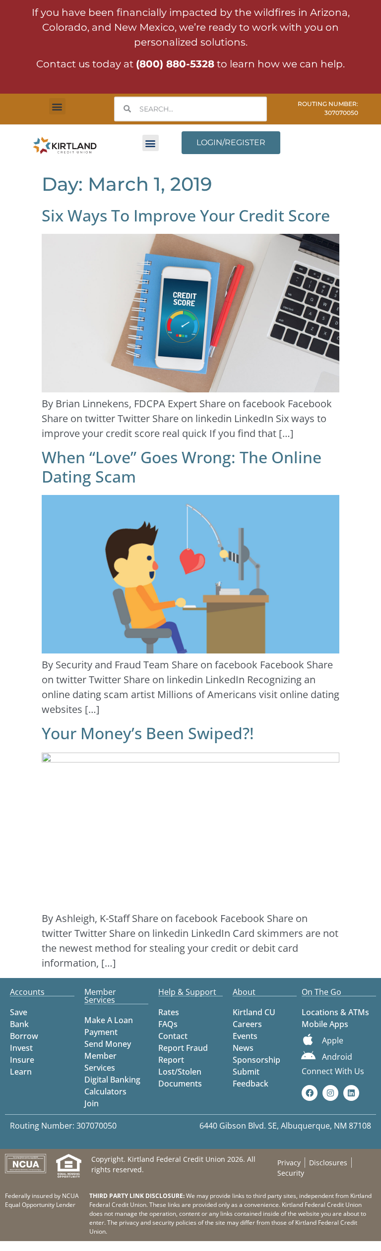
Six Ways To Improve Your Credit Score (186, 215)
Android (337, 1056)
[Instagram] (330, 1093)
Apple (332, 1040)
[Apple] (308, 1039)
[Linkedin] (351, 1093)
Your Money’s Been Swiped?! (148, 733)
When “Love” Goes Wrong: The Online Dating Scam (181, 466)
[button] (57, 106)
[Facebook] (310, 1093)
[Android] (308, 1055)
